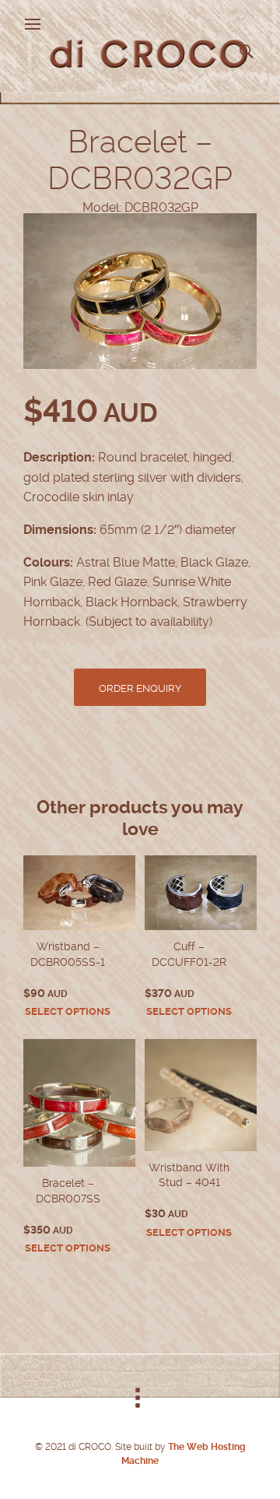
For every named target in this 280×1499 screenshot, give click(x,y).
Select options (67, 1011)
